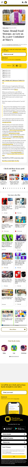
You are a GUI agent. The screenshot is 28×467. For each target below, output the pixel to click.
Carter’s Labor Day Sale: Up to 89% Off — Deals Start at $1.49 (7, 280)
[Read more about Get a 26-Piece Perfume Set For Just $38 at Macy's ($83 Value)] (7, 219)
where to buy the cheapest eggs (17, 129)
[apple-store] (8, 429)
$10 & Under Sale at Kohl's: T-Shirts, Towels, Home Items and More (7, 208)
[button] (24, 434)
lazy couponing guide (16, 152)
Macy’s (16, 89)
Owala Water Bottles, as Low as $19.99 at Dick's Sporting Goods (20, 320)
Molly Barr (5, 28)
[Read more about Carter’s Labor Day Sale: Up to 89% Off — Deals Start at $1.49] (7, 274)
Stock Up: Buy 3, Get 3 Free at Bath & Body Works (7, 319)
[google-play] (20, 429)
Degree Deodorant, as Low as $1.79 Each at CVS (20, 207)
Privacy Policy (18, 59)
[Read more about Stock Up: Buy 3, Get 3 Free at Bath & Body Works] (7, 313)
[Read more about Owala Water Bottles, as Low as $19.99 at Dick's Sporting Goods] (20, 313)
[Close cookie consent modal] (25, 447)
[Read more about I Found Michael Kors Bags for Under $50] (7, 292)
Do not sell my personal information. (17, 453)
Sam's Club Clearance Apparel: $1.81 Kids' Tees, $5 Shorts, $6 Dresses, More (20, 262)
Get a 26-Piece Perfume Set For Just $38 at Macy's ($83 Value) (7, 226)
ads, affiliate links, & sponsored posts (12, 44)
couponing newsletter (7, 143)
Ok (14, 456)
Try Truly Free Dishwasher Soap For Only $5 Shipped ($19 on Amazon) (20, 299)
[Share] (20, 65)
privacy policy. (8, 452)
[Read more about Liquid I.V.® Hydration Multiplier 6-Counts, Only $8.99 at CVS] (20, 219)
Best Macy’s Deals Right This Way (10, 160)
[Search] (22, 2)
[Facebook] (13, 65)
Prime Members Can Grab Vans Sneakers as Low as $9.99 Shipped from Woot (7, 244)
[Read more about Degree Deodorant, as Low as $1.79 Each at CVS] (20, 201)
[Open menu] (2, 2)
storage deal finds (6, 122)
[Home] (5, 2)
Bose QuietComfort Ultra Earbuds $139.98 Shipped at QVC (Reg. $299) (20, 281)
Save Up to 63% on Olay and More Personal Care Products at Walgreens (19, 245)
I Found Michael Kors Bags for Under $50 (7, 297)
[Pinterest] (16, 65)
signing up (15, 111)
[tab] (11, 356)
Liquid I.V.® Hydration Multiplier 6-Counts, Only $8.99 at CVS (20, 225)
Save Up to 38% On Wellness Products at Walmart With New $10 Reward (7, 262)
